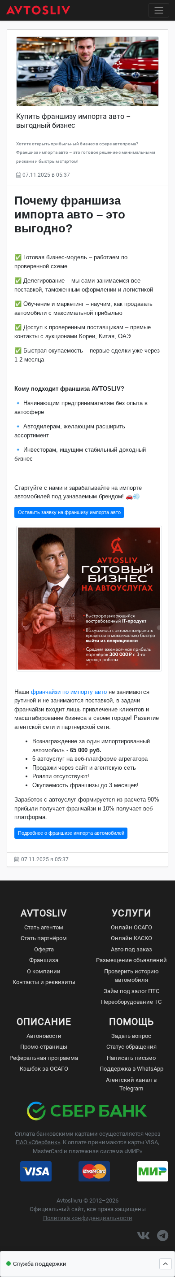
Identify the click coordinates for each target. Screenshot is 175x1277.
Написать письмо (131, 1058)
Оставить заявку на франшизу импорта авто (69, 512)
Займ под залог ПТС (131, 991)
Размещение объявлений (131, 960)
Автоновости (43, 1036)
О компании (44, 971)
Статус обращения (131, 1046)
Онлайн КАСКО (131, 938)
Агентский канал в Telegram (131, 1084)
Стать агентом (43, 927)
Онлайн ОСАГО (131, 927)
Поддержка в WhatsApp (131, 1068)
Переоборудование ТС (131, 1001)
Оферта (44, 949)
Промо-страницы (43, 1046)
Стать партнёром (44, 938)
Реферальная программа (43, 1058)
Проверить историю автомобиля (131, 976)
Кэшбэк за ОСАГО (44, 1068)
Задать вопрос (131, 1036)
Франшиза (43, 960)
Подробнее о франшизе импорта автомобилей (71, 833)
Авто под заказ (131, 949)
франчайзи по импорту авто (69, 692)
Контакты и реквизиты (44, 982)
